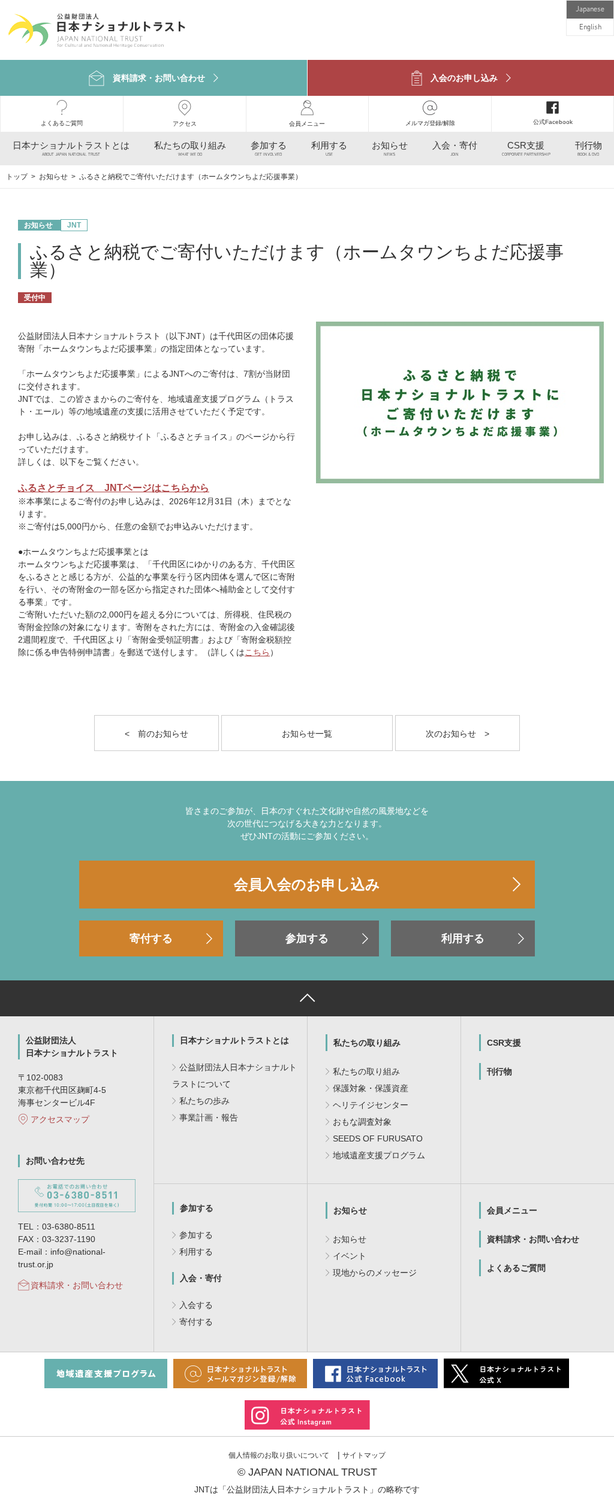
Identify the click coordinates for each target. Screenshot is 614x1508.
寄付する (151, 938)
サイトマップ (364, 1455)
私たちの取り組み (367, 1042)
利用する (462, 938)
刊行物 (499, 1071)
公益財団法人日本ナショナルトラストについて (234, 1075)
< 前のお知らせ (156, 733)
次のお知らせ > (457, 733)
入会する (196, 1305)
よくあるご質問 (516, 1268)
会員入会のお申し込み (307, 884)
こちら (257, 652)
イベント (349, 1256)
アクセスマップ (60, 1119)
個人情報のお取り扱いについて (278, 1455)
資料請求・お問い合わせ (77, 1285)
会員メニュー (512, 1210)
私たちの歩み (204, 1101)
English (590, 27)
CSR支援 (504, 1042)
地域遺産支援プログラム (379, 1155)
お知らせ (54, 176)
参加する (307, 938)
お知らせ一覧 (307, 733)
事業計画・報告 (208, 1117)
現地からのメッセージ (375, 1272)
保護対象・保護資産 (370, 1088)
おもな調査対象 (362, 1122)
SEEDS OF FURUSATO (378, 1138)
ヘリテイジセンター (370, 1105)
